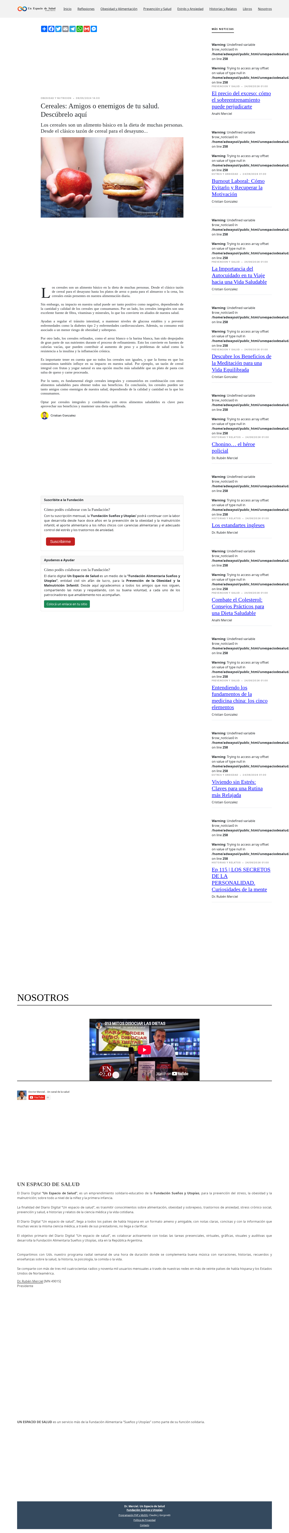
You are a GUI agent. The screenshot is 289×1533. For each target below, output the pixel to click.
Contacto (144, 1525)
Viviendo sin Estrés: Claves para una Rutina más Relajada (237, 788)
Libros (247, 9)
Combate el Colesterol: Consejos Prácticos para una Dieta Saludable (238, 606)
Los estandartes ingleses (238, 525)
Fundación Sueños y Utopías (144, 1510)
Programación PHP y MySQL (133, 1515)
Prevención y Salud (157, 9)
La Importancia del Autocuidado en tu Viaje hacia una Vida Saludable (239, 275)
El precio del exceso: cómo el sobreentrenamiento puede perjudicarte (241, 99)
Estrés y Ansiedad (190, 9)
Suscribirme (60, 541)
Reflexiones (86, 9)
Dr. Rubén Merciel (30, 1281)
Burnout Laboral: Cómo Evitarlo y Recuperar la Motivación (238, 187)
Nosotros (265, 9)
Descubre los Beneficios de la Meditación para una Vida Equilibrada (241, 362)
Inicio (68, 9)
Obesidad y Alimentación (118, 9)
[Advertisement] (112, 64)
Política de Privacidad (144, 1520)
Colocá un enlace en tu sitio (67, 604)
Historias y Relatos (223, 9)
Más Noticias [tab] (223, 29)
